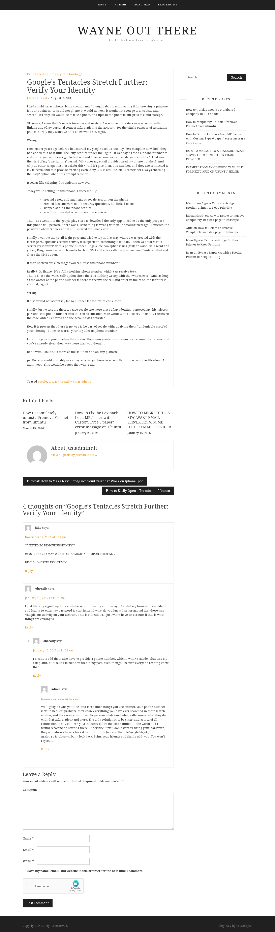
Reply (29, 570)
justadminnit (37, 98)
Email (28, 849)
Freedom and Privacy (44, 74)
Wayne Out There (137, 30)
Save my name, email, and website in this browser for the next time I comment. (85, 871)
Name (28, 838)
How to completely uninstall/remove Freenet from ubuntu (45, 417)
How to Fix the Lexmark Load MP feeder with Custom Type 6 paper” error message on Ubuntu (215, 138)
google (42, 381)
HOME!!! (120, 4)
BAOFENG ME (167, 4)
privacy (54, 381)
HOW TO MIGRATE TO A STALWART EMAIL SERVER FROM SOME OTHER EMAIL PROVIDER (215, 155)
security (66, 381)
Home (102, 4)
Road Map (142, 4)
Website (28, 861)
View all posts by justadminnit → (74, 455)
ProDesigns (244, 925)
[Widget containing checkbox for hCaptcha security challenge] (53, 886)
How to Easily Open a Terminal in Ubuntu (138, 491)
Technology (72, 74)
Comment (30, 789)
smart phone (82, 381)
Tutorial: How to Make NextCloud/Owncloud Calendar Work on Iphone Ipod (85, 481)
